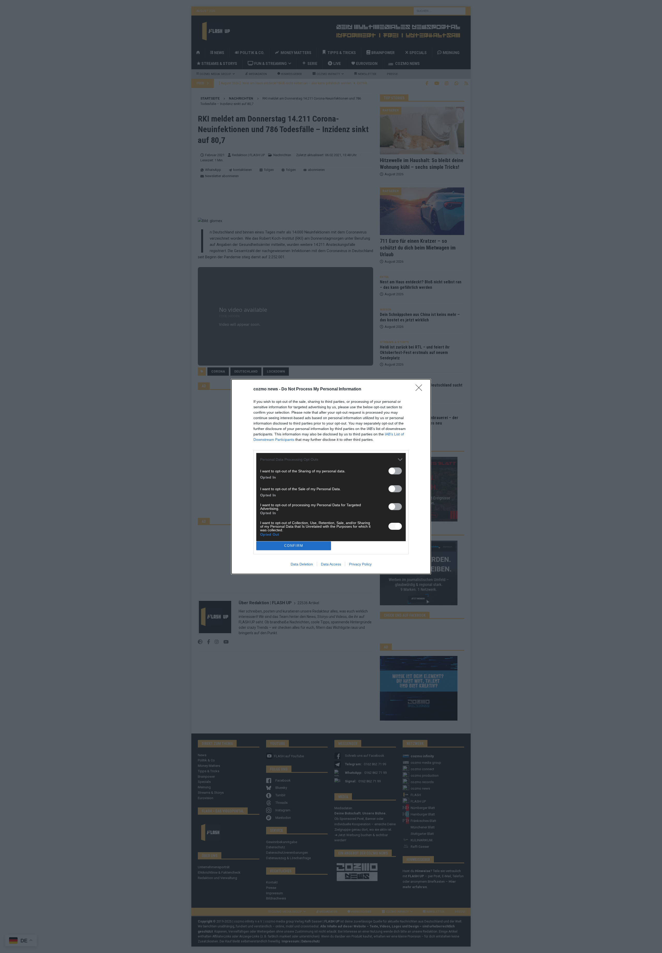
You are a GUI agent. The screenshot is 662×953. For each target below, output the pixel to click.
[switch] (395, 470)
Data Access (331, 564)
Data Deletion (302, 564)
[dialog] (331, 476)
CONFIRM (293, 546)
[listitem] (331, 459)
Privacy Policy (360, 564)
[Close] (420, 389)
